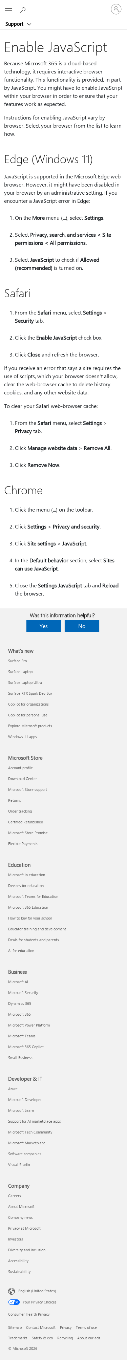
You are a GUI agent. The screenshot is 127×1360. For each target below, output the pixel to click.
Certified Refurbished (25, 821)
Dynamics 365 (19, 1003)
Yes (44, 625)
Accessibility (18, 1260)
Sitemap (15, 1327)
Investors (15, 1239)
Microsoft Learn (21, 1110)
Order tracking (20, 811)
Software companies (24, 1153)
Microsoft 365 (19, 1014)
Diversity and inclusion (26, 1249)
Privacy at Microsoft (24, 1228)
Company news (20, 1217)
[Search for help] (23, 8)
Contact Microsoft (41, 1327)
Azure (13, 1088)
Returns (14, 800)
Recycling (65, 1337)
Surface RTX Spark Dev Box (30, 693)
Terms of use (86, 1327)
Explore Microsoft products (30, 725)
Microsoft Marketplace (26, 1142)
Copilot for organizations (28, 704)
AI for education (21, 950)
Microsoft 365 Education (28, 907)
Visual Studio (19, 1164)
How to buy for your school (30, 918)
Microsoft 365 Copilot (26, 1046)
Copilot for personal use (27, 714)
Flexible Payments (23, 843)
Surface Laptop (20, 671)
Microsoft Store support (27, 789)
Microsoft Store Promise (28, 832)
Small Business (20, 1057)
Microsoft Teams (22, 1035)
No (81, 625)
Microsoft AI (18, 981)
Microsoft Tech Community (30, 1132)
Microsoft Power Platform (29, 1025)
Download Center (22, 778)
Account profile (20, 767)
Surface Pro (17, 660)
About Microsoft (21, 1206)
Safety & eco (42, 1337)
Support (15, 23)
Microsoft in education (26, 874)
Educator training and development (37, 928)
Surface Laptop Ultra (25, 682)
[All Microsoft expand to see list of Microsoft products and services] (8, 9)
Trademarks (17, 1337)
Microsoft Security (23, 992)
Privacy (65, 1327)
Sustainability (19, 1271)
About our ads (88, 1337)
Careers (14, 1195)
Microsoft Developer (25, 1099)
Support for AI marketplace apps (34, 1121)
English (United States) (37, 1290)
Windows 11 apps (22, 736)
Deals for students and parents (33, 939)
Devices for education (26, 885)
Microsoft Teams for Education (33, 896)
